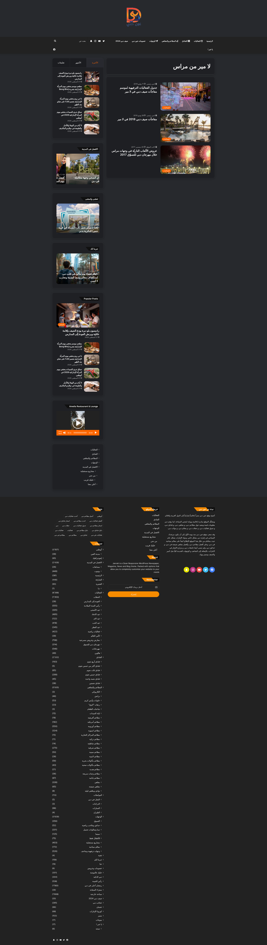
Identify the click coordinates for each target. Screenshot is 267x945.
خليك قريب (88, 480)
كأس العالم (95, 636)
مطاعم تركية (94, 739)
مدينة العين (95, 554)
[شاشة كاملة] (60, 432)
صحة (98, 928)
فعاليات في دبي (96, 535)
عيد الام (97, 618)
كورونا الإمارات (96, 911)
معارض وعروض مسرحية (89, 640)
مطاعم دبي (72, 535)
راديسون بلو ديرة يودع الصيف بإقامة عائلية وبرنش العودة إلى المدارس (69, 76)
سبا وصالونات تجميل (91, 829)
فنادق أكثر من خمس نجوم (89, 666)
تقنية (100, 855)
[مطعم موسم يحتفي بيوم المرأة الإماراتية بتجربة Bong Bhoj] (91, 90)
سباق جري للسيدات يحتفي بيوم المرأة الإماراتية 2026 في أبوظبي (69, 115)
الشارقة (99, 580)
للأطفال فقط (94, 838)
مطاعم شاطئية (94, 743)
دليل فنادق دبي (97, 530)
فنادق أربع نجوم (93, 661)
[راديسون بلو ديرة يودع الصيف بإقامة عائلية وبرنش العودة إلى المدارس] (91, 77)
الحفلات (97, 597)
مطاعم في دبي (59, 535)
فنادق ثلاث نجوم (93, 670)
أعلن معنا (92, 484)
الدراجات (96, 804)
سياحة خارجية (96, 894)
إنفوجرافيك (97, 558)
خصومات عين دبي (138, 41)
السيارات (96, 808)
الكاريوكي (96, 692)
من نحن (92, 475)
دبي (57, 526)
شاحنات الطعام (93, 709)
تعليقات (61, 62)
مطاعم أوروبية (94, 726)
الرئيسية (210, 41)
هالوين (97, 653)
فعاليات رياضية (94, 631)
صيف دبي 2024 (122, 41)
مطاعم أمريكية (94, 722)
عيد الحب (96, 623)
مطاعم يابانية (94, 778)
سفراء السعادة (96, 890)
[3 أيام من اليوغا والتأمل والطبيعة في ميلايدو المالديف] (91, 129)
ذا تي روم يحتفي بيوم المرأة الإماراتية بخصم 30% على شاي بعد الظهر (69, 101)
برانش (97, 696)
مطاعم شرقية (94, 748)
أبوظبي (99, 516)
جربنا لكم (98, 860)
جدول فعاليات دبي (79, 526)
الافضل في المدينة (90, 467)
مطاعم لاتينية (94, 756)
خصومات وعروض (94, 868)
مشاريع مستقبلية (87, 471)
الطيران (97, 812)
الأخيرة (95, 62)
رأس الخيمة (97, 881)
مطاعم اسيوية (94, 730)
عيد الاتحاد (96, 614)
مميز (100, 916)
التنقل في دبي (94, 799)
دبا (99, 588)
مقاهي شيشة (94, 786)
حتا (101, 864)
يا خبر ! (210, 49)
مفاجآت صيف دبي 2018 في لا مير (137, 119)
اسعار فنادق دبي (64, 521)
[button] (77, 423)
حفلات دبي (65, 526)
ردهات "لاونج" (94, 705)
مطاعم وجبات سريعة (91, 773)
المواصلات (98, 795)
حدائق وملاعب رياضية (91, 825)
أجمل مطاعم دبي (87, 516)
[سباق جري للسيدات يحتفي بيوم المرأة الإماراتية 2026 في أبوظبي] (91, 116)
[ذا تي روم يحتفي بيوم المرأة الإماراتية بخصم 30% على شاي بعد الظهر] (91, 102)
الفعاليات (197, 41)
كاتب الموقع (151, 147)
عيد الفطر (96, 627)
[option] (77, 169)
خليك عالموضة (96, 872)
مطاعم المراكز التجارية (90, 735)
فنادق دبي (83, 535)
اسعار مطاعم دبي (96, 526)
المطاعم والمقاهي (169, 41)
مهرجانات (96, 649)
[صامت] (64, 432)
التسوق (97, 821)
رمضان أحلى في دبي (93, 885)
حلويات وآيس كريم (92, 700)
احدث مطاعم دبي (80, 521)
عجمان (99, 907)
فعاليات (70, 530)
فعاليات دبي (59, 530)
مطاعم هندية (95, 769)
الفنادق (185, 41)
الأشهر (78, 62)
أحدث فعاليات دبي (71, 516)
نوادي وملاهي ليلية (92, 791)
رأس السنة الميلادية (92, 605)
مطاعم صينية (94, 752)
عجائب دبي (97, 903)
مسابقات (96, 567)
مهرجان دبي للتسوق (91, 644)
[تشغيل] (95, 432)
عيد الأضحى (95, 610)
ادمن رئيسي (151, 84)
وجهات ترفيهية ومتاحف (90, 851)
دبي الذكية (98, 877)
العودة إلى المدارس (92, 601)
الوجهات (152, 41)
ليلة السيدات (95, 713)
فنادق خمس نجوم (92, 674)
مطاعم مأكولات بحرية (91, 761)
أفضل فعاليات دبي (95, 521)
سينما (97, 834)
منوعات (99, 920)
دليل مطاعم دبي (82, 530)
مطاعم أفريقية (94, 717)
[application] (77, 423)
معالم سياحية (94, 847)
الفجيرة (99, 584)
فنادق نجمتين (94, 683)
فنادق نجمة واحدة (93, 679)
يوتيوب (97, 571)
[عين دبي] (133, 18)
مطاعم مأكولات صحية (91, 765)
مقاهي (97, 782)
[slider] (80, 432)
